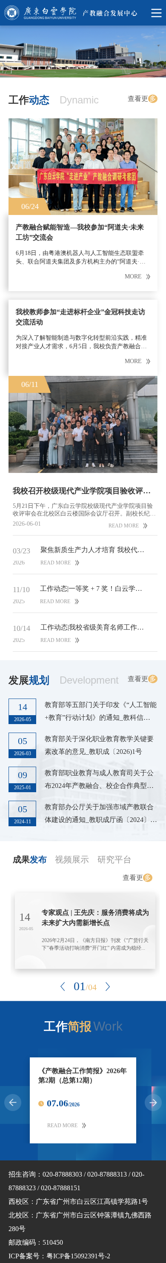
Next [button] (108, 986)
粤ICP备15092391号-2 (78, 1256)
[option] (83, 51)
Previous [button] (62, 986)
